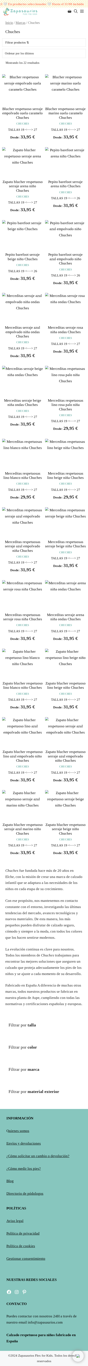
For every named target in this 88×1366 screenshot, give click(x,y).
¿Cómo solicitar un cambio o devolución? (37, 1156)
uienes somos (19, 1131)
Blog (10, 1181)
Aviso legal (14, 1221)
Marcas (20, 23)
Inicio (9, 23)
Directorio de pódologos (24, 1194)
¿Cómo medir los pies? (23, 1169)
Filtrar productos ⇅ (17, 42)
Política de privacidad (23, 1233)
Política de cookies (20, 1246)
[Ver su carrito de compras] (69, 11)
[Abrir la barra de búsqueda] (76, 11)
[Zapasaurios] (20, 11)
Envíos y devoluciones (23, 1143)
